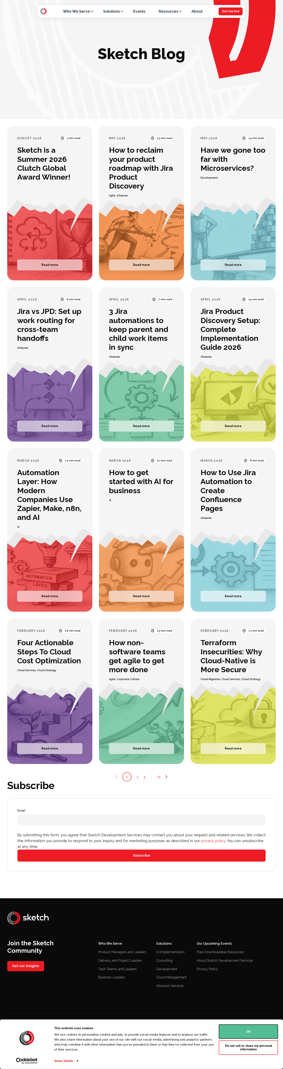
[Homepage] (43, 11)
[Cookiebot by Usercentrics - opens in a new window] (27, 1061)
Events (139, 11)
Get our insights (25, 966)
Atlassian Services (170, 986)
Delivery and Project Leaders (120, 960)
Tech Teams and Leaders (117, 969)
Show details (63, 1061)
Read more (49, 264)
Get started (230, 11)
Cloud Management (171, 977)
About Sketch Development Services (225, 960)
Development (166, 969)
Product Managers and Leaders (122, 952)
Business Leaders (111, 977)
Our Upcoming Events (214, 944)
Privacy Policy (207, 969)
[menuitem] (76, 11)
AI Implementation (170, 952)
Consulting (164, 960)
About (197, 11)
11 (159, 777)
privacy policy (213, 841)
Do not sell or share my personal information (248, 1047)
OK (248, 1031)
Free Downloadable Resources (220, 952)
